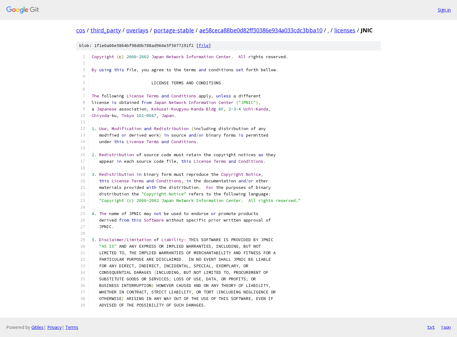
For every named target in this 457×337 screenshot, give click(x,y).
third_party (105, 30)
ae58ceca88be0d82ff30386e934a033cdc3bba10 (260, 30)
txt (431, 327)
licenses (344, 30)
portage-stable (174, 30)
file (204, 45)
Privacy (54, 327)
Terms (71, 327)
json (446, 327)
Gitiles (37, 327)
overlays (137, 30)
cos (80, 30)
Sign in (444, 10)
